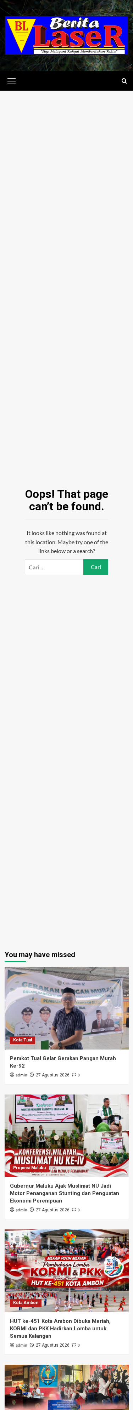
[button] (12, 80)
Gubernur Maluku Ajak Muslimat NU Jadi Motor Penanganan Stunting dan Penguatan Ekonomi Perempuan (64, 1193)
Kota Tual (22, 1039)
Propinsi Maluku (29, 1167)
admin (21, 1075)
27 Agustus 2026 (53, 1075)
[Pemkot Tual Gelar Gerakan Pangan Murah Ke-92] (67, 1008)
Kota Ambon (25, 1302)
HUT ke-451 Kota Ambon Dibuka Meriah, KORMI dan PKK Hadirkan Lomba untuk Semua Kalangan (60, 1328)
